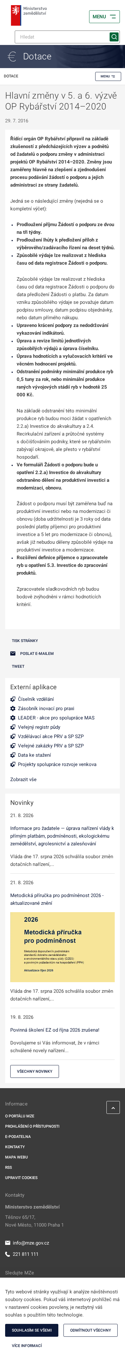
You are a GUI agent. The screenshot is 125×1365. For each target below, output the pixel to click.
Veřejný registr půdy (39, 727)
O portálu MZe (19, 1116)
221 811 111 (25, 1254)
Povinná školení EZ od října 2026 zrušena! (54, 1030)
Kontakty (15, 1147)
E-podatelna (18, 1136)
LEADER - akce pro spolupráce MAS (56, 718)
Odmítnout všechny (90, 1330)
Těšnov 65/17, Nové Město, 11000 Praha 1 (34, 1221)
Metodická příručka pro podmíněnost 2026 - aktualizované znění (57, 899)
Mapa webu (16, 1157)
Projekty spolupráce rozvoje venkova (57, 764)
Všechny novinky (34, 1071)
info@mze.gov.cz (31, 1243)
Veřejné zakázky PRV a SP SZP (51, 746)
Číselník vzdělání (36, 699)
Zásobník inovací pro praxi (46, 708)
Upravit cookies (21, 1178)
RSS (8, 1167)
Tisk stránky (25, 640)
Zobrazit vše (23, 779)
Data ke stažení (34, 755)
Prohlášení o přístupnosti (32, 1126)
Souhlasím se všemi (32, 1330)
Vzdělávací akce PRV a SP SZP (51, 736)
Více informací (27, 1345)
